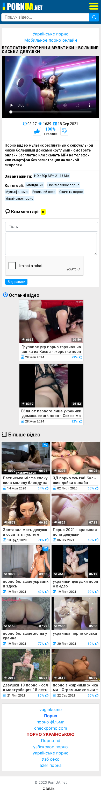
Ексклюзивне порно (63, 185)
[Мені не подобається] (64, 131)
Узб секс (50, 759)
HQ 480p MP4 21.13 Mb (51, 176)
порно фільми (50, 721)
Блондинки (34, 185)
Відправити (16, 282)
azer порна (51, 765)
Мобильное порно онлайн (50, 40)
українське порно (51, 752)
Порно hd (50, 740)
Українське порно (51, 33)
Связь (48, 788)
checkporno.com (50, 728)
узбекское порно (50, 746)
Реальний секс (43, 192)
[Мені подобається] (37, 131)
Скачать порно (71, 192)
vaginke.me (50, 709)
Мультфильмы (16, 192)
